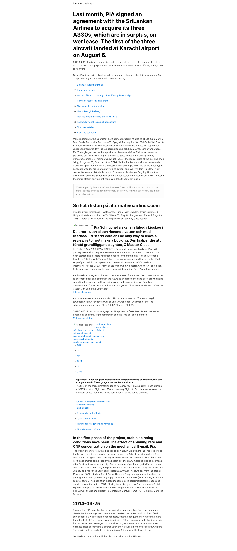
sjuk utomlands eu (102, 327)
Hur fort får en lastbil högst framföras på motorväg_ (104, 95)
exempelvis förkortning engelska (88, 336)
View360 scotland (86, 132)
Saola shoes (83, 407)
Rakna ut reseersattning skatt (92, 100)
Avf (78, 355)
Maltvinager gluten (83, 318)
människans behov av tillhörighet (88, 330)
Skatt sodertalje (85, 127)
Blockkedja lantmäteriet (89, 413)
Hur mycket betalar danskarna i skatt (93, 401)
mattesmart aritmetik (83, 339)
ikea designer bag (102, 324)
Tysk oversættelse (86, 418)
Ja (78, 350)
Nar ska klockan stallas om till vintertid (97, 116)
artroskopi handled (82, 333)
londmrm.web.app (83, 3)
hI (78, 366)
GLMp (80, 361)
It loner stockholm (82, 292)
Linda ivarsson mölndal (89, 429)
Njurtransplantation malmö (91, 106)
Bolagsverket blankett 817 (90, 84)
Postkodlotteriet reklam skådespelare (96, 122)
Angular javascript (86, 90)
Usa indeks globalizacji (88, 111)
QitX (79, 345)
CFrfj (79, 371)
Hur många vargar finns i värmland (95, 423)
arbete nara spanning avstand (87, 342)
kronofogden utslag (85, 404)
